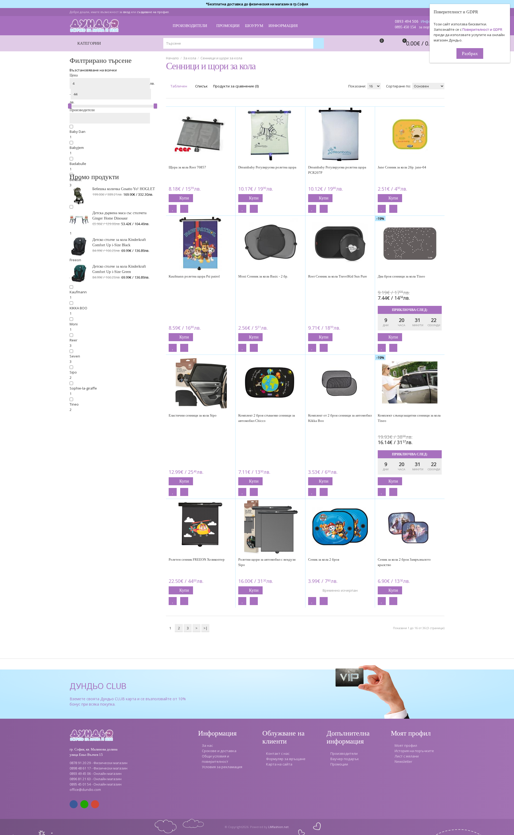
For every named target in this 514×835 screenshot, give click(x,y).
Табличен (178, 86)
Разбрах (470, 53)
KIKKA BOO (78, 308)
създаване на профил (153, 12)
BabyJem (77, 147)
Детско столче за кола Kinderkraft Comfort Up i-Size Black (119, 242)
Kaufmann (78, 292)
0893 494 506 (406, 21)
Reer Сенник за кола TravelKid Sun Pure (337, 276)
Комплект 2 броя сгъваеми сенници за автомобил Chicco (266, 418)
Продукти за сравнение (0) (236, 86)
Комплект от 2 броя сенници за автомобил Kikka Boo (340, 418)
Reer (73, 340)
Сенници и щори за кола (221, 58)
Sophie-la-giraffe (83, 388)
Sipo (73, 372)
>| (205, 628)
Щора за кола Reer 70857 (187, 167)
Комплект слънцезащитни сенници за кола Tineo (409, 418)
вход (126, 12)
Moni (74, 324)
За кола (189, 58)
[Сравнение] (184, 209)
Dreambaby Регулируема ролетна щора (267, 167)
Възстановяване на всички (93, 70)
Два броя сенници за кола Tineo (401, 276)
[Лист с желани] (173, 209)
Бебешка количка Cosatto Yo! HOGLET (123, 189)
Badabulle (78, 163)
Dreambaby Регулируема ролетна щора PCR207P (337, 170)
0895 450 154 (405, 27)
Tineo (74, 404)
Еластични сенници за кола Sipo (193, 415)
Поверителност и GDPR (482, 29)
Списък (201, 86)
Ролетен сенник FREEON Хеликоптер (197, 559)
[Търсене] (318, 43)
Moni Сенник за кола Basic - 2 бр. (263, 276)
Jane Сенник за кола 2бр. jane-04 (402, 167)
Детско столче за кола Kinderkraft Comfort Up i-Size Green (119, 269)
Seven (75, 356)
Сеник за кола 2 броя (323, 559)
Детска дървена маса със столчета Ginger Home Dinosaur (119, 215)
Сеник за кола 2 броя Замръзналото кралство (404, 562)
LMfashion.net (278, 827)
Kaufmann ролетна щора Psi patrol (194, 276)
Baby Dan (77, 131)
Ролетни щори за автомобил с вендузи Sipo (267, 562)
